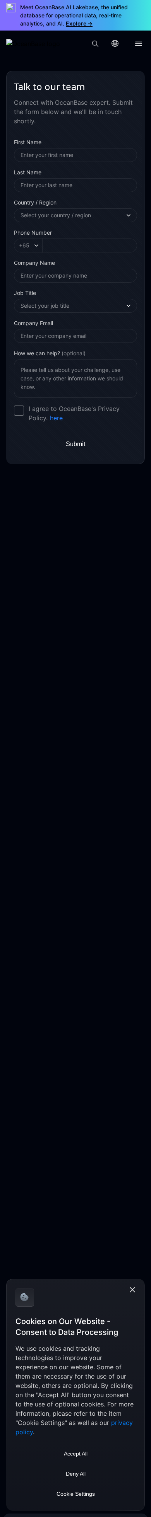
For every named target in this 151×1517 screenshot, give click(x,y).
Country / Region (35, 202)
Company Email (33, 323)
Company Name (34, 262)
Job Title (25, 293)
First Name (27, 142)
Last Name (27, 172)
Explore (79, 23)
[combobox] (72, 215)
